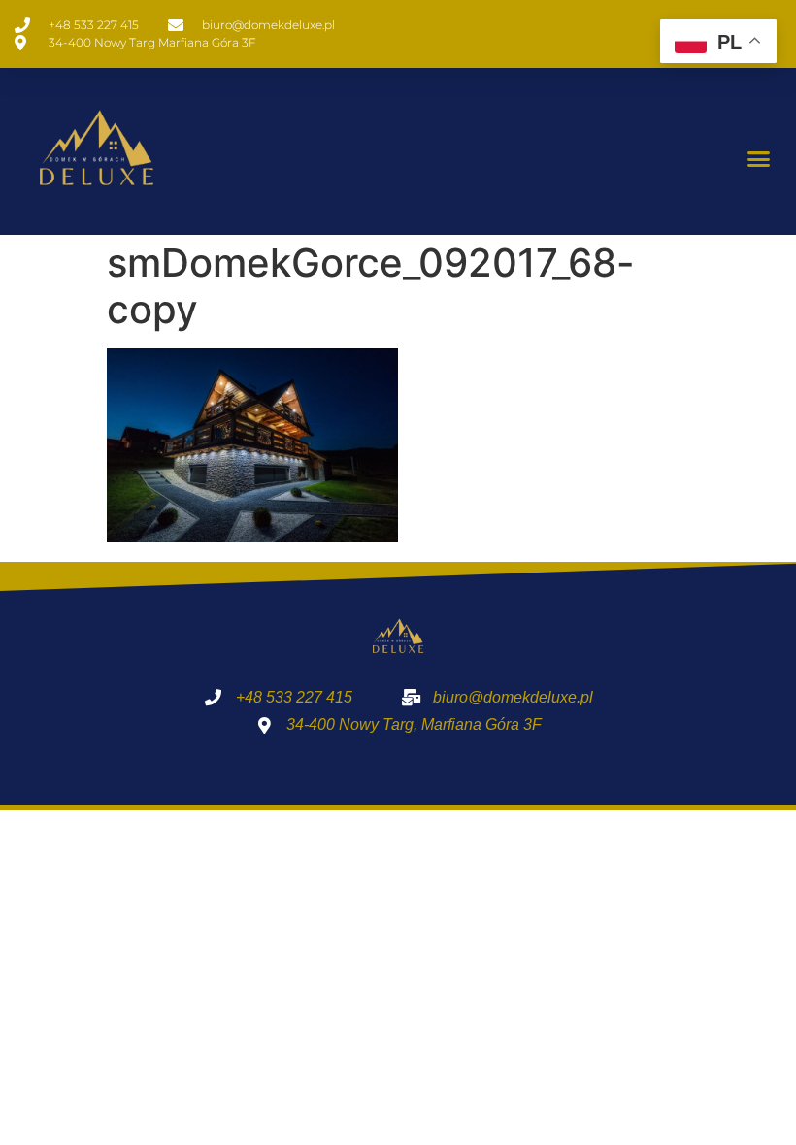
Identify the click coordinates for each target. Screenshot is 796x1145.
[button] (759, 159)
